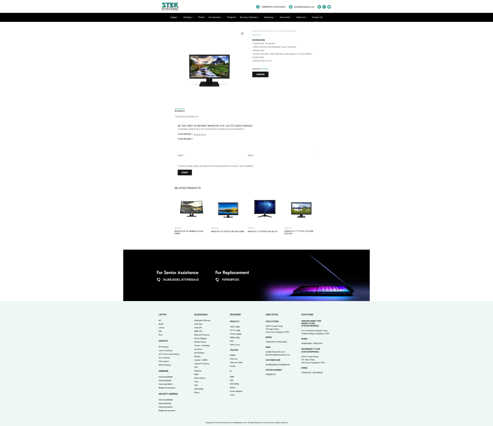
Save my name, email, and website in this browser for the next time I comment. (217, 166)
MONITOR (262, 31)
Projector (231, 17)
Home (254, 31)
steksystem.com (240, 423)
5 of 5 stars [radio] (205, 135)
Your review (185, 139)
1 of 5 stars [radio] (195, 135)
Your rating (185, 134)
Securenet (285, 17)
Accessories (214, 17)
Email (251, 156)
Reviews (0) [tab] (180, 111)
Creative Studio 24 (281, 423)
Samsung (268, 17)
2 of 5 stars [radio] (197, 135)
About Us (300, 17)
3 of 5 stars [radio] (200, 135)
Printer (201, 17)
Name (181, 156)
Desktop (187, 17)
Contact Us (317, 17)
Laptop (173, 17)
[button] (242, 33)
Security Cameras (248, 17)
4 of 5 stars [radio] (202, 135)
